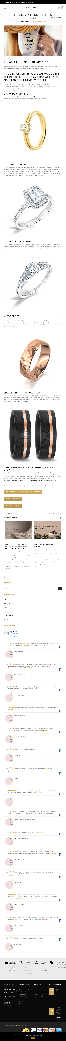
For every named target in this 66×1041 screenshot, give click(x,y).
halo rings (53, 96)
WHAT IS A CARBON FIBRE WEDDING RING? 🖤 (58, 1010)
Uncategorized (8, 615)
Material (36, 994)
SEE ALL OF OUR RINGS (14, 498)
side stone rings (44, 96)
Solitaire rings (36, 96)
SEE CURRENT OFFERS (14, 505)
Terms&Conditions (29, 989)
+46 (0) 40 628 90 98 (11, 996)
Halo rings (6, 244)
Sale (42, 996)
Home (21, 21)
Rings (35, 989)
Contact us (11, 998)
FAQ (26, 996)
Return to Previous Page (56, 17)
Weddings (7, 619)
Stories (6, 611)
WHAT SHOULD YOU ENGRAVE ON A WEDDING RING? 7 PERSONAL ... (58, 993)
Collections (37, 991)
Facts (5, 599)
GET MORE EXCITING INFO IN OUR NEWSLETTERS (23, 492)
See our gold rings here (22, 401)
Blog (35, 996)
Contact (27, 999)
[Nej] (64, 1036)
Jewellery (26, 21)
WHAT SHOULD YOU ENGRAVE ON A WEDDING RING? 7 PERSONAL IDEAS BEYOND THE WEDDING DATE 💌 (16, 546)
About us (21, 989)
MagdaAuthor (23, 551)
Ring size (43, 994)
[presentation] (57, 518)
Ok (33, 1038)
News (11, 59)
